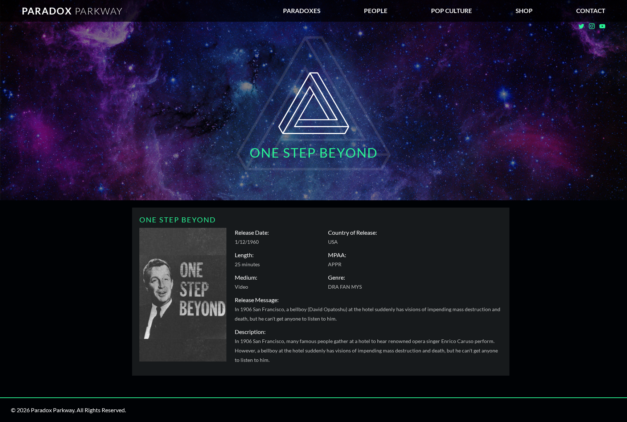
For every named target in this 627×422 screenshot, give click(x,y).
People (376, 10)
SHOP (524, 10)
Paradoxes (301, 10)
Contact (590, 10)
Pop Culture (451, 10)
